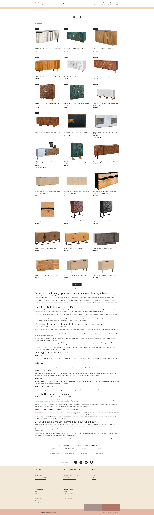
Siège (36, 495)
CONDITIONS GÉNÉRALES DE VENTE (41, 477)
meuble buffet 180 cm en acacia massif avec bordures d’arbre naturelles (54, 412)
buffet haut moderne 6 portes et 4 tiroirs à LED (48, 400)
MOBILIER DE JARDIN (38, 498)
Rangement (37, 493)
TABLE (36, 491)
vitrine (90, 429)
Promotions (37, 504)
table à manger (73, 424)
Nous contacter (110, 4)
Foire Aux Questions (67, 498)
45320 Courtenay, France (111, 508)
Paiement (65, 491)
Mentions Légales (38, 473)
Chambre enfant (38, 502)
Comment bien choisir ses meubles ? (70, 475)
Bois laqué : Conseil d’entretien (69, 479)
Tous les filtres (39, 23)
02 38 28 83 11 (96, 4)
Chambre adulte (38, 500)
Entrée (93, 477)
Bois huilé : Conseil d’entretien (69, 477)
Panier (117, 4)
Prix (35, 23)
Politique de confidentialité (40, 479)
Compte (103, 4)
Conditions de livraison (68, 493)
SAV (64, 495)
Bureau (93, 475)
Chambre (94, 479)
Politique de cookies (39, 475)
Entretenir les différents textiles (70, 473)
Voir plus (77, 284)
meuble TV (67, 433)
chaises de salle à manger (47, 429)
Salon (93, 473)
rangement (83, 316)
